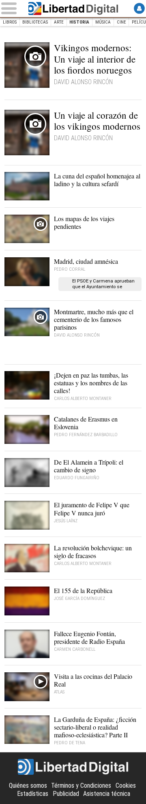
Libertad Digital (73, 8)
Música (103, 22)
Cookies (126, 785)
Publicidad (66, 793)
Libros (10, 22)
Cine (121, 22)
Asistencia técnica (106, 793)
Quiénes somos (28, 785)
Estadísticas (32, 793)
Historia (79, 22)
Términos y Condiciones (81, 785)
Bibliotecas (35, 22)
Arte (59, 22)
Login (139, 8)
